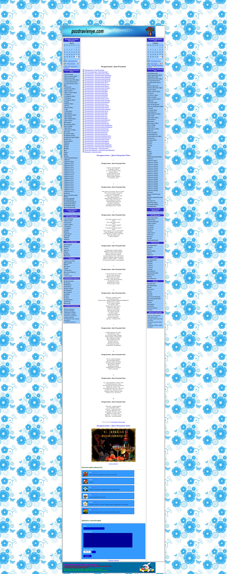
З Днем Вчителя (151, 119)
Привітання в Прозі (152, 202)
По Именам (67, 193)
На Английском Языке (69, 205)
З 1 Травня (150, 108)
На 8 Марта (67, 294)
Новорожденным (68, 141)
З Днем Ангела (151, 127)
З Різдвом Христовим (152, 86)
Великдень (150, 300)
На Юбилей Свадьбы (69, 135)
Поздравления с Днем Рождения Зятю (96, 118)
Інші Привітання (151, 206)
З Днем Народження (152, 73)
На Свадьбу (67, 131)
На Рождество (67, 286)
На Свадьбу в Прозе (69, 133)
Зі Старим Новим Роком (153, 80)
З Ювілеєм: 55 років (152, 181)
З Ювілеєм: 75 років (152, 188)
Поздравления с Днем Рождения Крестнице (98, 137)
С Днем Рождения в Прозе (70, 76)
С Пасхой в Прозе (68, 107)
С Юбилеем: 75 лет (69, 189)
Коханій (149, 143)
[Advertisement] (113, 13)
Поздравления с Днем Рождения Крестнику (98, 136)
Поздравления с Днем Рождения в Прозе (97, 73)
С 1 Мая (66, 109)
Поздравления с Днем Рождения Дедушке (97, 100)
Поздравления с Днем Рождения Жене (96, 91)
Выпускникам (67, 122)
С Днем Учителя (68, 120)
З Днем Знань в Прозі (152, 117)
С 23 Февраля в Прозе (69, 100)
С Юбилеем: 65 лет (69, 186)
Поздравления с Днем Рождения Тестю (96, 111)
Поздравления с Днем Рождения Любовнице (98, 146)
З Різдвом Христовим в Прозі (154, 87)
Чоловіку (149, 145)
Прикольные (67, 255)
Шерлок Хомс (151, 274)
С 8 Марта (66, 102)
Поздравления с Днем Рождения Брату (96, 97)
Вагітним (149, 293)
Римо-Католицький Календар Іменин (155, 198)
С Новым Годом (68, 220)
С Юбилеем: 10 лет (69, 163)
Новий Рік (150, 247)
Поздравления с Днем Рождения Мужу (96, 89)
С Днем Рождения (68, 74)
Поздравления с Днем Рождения (94, 70)
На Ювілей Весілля (152, 134)
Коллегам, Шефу (68, 126)
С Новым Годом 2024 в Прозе (71, 80)
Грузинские (67, 254)
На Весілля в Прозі (152, 132)
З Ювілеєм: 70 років (152, 186)
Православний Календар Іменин (153, 194)
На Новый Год (67, 284)
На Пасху (66, 232)
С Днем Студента (68, 90)
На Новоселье (67, 139)
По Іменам (150, 192)
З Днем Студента (151, 89)
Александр (66, 214)
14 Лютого (150, 265)
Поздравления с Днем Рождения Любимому (98, 75)
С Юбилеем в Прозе (69, 161)
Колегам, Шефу (151, 125)
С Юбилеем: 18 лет (69, 165)
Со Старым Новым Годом (70, 81)
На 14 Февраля (68, 290)
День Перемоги (151, 271)
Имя (84, 526)
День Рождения (68, 244)
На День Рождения (69, 281)
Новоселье (66, 250)
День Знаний (71, 63)
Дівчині (149, 155)
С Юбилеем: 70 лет (69, 187)
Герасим (77, 214)
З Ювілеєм (150, 158)
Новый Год (67, 246)
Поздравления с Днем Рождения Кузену (97, 129)
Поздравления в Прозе (69, 203)
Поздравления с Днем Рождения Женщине (97, 81)
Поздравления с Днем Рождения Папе (96, 93)
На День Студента (68, 288)
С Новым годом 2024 (69, 261)
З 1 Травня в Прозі (152, 110)
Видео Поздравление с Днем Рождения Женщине (100, 150)
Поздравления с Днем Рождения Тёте (96, 116)
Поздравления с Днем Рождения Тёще (96, 113)
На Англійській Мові (152, 204)
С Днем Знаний (68, 116)
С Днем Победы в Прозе (70, 115)
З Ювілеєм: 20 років (152, 166)
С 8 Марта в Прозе (68, 103)
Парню (65, 154)
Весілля (149, 249)
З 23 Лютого (150, 227)
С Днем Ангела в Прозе (70, 130)
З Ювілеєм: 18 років (152, 164)
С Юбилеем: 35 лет (69, 174)
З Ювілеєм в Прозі (152, 160)
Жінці (148, 147)
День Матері (150, 306)
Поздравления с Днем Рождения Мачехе (97, 141)
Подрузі (149, 151)
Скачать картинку (113, 463)
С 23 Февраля (67, 98)
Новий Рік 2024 (151, 283)
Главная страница (113, 560)
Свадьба (66, 248)
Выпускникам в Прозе (69, 124)
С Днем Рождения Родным (70, 158)
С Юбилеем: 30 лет (69, 171)
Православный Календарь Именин (71, 196)
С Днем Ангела (68, 128)
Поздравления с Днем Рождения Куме (96, 134)
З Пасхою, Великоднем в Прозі (155, 106)
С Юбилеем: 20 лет (69, 167)
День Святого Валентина (153, 296)
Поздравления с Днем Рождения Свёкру (97, 107)
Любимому (67, 143)
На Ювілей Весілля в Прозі (154, 136)
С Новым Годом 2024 (69, 78)
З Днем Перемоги (151, 112)
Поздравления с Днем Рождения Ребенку (97, 143)
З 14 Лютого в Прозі (152, 95)
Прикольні (150, 254)
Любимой (66, 144)
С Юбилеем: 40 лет (69, 176)
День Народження (152, 245)
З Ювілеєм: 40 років (152, 175)
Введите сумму (88, 549)
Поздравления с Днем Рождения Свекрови (97, 109)
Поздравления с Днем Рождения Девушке (97, 88)
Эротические (67, 301)
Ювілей (149, 252)
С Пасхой (66, 105)
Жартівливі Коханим (152, 240)
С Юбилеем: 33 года (69, 172)
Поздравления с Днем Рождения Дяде (96, 114)
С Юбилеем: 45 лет (69, 178)
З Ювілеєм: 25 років (152, 168)
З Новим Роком (151, 219)
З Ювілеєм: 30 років (152, 170)
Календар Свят (151, 200)
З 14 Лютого (150, 93)
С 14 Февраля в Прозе (69, 96)
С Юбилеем (67, 159)
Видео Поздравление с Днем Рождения (96, 148)
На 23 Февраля (68, 292)
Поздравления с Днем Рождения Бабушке (97, 102)
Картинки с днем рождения (93, 152)
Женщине (66, 148)
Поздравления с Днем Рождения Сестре (97, 98)
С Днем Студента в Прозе (70, 92)
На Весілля (150, 130)
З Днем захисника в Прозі (154, 99)
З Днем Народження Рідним (154, 156)
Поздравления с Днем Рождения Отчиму (97, 139)
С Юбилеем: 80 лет (69, 191)
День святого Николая (70, 272)
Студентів (149, 263)
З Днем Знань (150, 115)
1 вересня (149, 309)
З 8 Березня (150, 100)
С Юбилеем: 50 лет (69, 180)
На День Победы (68, 299)
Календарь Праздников (70, 201)
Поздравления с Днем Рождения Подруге (97, 84)
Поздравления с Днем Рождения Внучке (97, 123)
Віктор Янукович (151, 278)
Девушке (66, 156)
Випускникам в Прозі (152, 123)
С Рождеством (67, 87)
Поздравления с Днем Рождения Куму (96, 132)
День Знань (154, 63)
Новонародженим (152, 140)
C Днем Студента (68, 224)
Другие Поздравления (69, 207)
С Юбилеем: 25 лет (69, 169)
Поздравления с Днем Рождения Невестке (97, 120)
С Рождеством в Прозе (69, 88)
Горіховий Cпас (156, 61)
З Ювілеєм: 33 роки (152, 171)
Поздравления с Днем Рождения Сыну (96, 104)
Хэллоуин (66, 274)
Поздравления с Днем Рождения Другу (96, 82)
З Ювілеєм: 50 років (152, 179)
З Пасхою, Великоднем (153, 104)
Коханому (150, 142)
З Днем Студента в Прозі (153, 91)
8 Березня (149, 269)
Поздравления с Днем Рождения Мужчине (97, 79)
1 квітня (149, 302)
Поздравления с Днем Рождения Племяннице (98, 127)
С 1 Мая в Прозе (68, 111)
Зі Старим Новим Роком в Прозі (154, 83)
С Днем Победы (68, 113)
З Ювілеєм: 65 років (152, 184)
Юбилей (66, 252)
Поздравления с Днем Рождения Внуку (96, 121)
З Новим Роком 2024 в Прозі (154, 78)
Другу (65, 150)
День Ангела (150, 289)
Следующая (113, 422)
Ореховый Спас (72, 61)
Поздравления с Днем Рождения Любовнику (98, 145)
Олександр (150, 213)
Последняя (121, 422)
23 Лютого (150, 267)
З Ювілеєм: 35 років (152, 173)
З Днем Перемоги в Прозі (153, 114)
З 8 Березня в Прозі (152, 102)
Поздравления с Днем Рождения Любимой (97, 77)
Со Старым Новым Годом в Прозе (71, 84)
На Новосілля (151, 138)
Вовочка (149, 276)
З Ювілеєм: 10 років (152, 162)
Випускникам (150, 121)
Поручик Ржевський (152, 273)
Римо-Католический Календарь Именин (69, 199)
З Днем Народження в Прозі (154, 75)
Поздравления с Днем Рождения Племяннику (98, 125)
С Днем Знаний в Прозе (70, 118)
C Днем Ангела (68, 233)
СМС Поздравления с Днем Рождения (96, 72)
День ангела (67, 266)
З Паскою (149, 231)
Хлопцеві (149, 153)
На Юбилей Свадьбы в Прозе (71, 137)
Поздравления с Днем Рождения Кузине (97, 130)
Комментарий (87, 531)
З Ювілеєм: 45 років (152, 177)
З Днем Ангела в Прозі (153, 128)
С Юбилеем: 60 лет (69, 184)
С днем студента (68, 276)
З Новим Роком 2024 (152, 77)
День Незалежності (152, 308)
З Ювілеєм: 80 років (152, 190)
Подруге (66, 152)
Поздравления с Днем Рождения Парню (97, 86)
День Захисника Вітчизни (153, 298)
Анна (72, 214)
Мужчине (66, 146)
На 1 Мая (66, 297)
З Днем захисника (152, 97)
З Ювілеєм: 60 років (152, 183)
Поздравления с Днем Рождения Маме (96, 95)
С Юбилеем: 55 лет (69, 182)
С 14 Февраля (67, 94)
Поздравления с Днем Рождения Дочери (97, 105)
